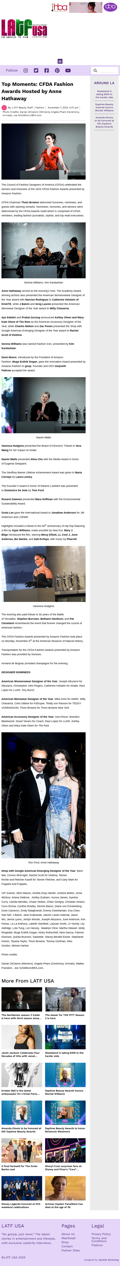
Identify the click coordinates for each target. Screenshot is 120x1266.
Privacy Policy (100, 1234)
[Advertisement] (85, 34)
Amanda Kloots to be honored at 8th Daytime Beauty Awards (21, 1130)
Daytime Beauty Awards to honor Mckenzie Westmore (65, 1130)
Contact (67, 1246)
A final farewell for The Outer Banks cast (19, 1168)
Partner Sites (70, 1250)
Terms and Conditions (99, 1239)
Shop (65, 1242)
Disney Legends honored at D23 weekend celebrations (20, 1205)
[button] (60, 61)
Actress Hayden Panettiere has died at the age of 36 (64, 1205)
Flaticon (97, 1245)
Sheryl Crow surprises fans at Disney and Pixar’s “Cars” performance (63, 1168)
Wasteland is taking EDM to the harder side (64, 1054)
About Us (68, 1234)
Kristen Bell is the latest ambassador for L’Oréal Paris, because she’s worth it (19, 1092)
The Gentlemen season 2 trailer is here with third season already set (21, 1017)
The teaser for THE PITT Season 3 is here (64, 1017)
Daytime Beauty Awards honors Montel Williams (64, 1092)
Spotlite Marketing (109, 1260)
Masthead (68, 1238)
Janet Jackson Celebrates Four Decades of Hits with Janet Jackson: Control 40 (20, 1054)
